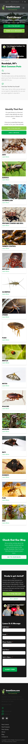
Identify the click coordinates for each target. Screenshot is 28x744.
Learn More (5, 157)
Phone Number (7, 642)
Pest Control (5, 724)
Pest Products (15, 2)
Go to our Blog (14, 557)
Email (4, 634)
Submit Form (10, 669)
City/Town (6, 649)
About (3, 732)
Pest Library (14, 599)
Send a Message (14, 132)
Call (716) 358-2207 (14, 26)
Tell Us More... (7, 657)
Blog (3, 734)
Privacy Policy (5, 721)
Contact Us (5, 737)
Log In (7, 2)
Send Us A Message (14, 31)
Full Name (6, 627)
